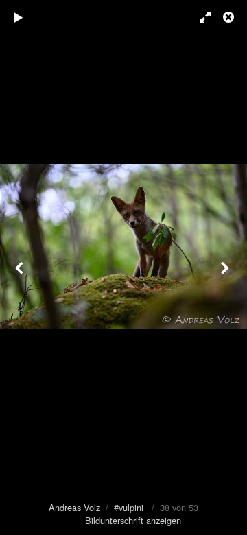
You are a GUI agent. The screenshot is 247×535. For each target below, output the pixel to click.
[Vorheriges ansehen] (20, 267)
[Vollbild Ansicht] (199, 17)
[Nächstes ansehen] (226, 267)
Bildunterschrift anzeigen (133, 520)
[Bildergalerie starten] (18, 17)
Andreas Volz (74, 507)
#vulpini (128, 507)
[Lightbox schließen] (230, 17)
